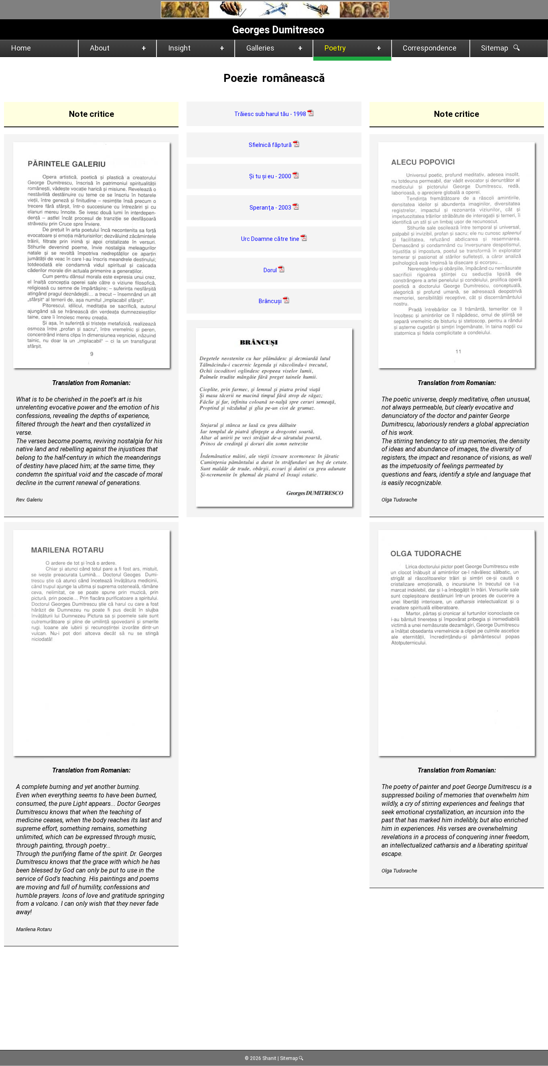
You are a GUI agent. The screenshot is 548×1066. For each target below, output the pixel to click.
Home (21, 48)
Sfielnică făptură (271, 145)
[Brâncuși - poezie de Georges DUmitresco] (274, 504)
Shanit (268, 1058)
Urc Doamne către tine (270, 239)
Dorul (271, 270)
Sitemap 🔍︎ (292, 1058)
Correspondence (430, 48)
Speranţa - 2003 (271, 207)
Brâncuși (271, 301)
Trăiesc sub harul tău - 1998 (270, 114)
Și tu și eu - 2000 (270, 176)
